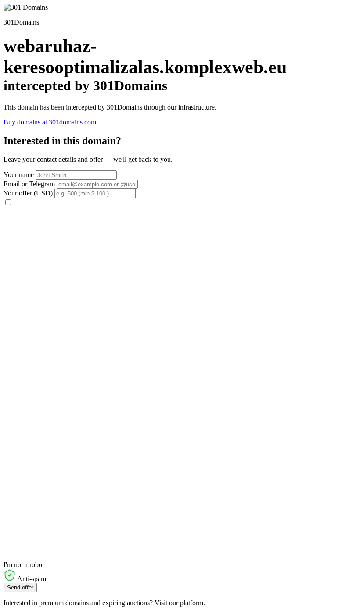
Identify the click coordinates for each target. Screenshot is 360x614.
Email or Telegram (29, 184)
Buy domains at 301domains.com (50, 122)
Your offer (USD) (28, 193)
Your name (19, 174)
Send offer (20, 587)
